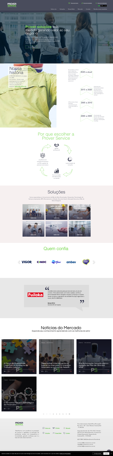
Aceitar (106, 453)
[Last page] (69, 414)
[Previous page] (46, 414)
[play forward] (94, 262)
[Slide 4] (58, 59)
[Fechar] (111, 453)
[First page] (43, 414)
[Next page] (66, 414)
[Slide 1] (54, 59)
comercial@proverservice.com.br (86, 443)
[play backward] (19, 262)
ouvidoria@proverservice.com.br (86, 446)
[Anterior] (8, 37)
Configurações (97, 453)
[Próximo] (104, 37)
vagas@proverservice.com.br (85, 444)
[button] (26, 262)
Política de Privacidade (65, 453)
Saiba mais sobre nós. (20, 86)
